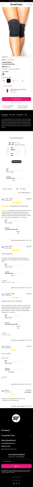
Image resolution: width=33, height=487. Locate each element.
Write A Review (17, 161)
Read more (24, 217)
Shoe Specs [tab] (20, 114)
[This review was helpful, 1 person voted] (27, 406)
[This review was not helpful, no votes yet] (29, 240)
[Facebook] (14, 483)
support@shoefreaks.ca (8, 443)
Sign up (16, 466)
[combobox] (24, 192)
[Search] (27, 4)
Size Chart (8, 77)
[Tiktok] (19, 483)
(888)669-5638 (5, 446)
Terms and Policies (16, 480)
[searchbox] (9, 189)
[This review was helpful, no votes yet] (26, 240)
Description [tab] (5, 114)
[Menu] (2, 4)
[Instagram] (16, 483)
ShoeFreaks (18, 477)
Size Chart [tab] (12, 114)
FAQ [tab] (26, 114)
